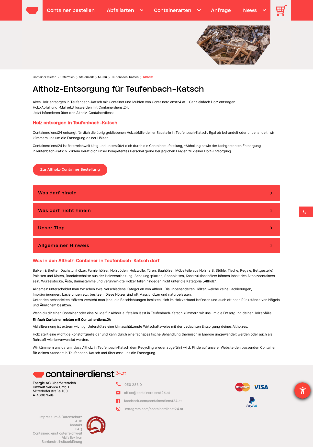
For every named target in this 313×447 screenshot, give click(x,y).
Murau (102, 77)
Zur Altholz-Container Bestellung (70, 169)
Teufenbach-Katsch (125, 77)
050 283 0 (133, 384)
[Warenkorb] (283, 14)
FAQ (78, 429)
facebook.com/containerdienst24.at (153, 401)
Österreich (67, 77)
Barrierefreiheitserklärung (62, 442)
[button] (156, 193)
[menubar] (155, 10)
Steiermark (86, 77)
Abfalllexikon (72, 437)
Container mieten (44, 77)
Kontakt (76, 425)
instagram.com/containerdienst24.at (153, 409)
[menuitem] (71, 10)
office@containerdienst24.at (147, 393)
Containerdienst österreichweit (57, 433)
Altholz (148, 77)
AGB (78, 421)
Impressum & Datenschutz (60, 417)
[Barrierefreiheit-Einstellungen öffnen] (302, 390)
